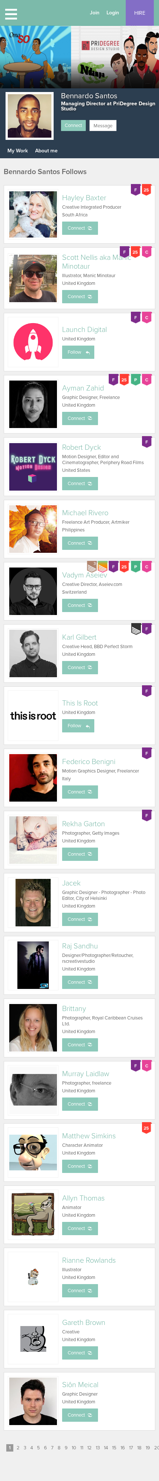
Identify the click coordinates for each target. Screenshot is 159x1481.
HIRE (139, 13)
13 (98, 1448)
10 (74, 1448)
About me (46, 151)
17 (131, 1448)
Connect (73, 125)
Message (103, 126)
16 (123, 1448)
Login (112, 13)
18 (139, 1448)
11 (81, 1448)
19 (148, 1448)
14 (106, 1448)
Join (94, 13)
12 (89, 1448)
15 (114, 1448)
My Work (17, 151)
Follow (74, 352)
